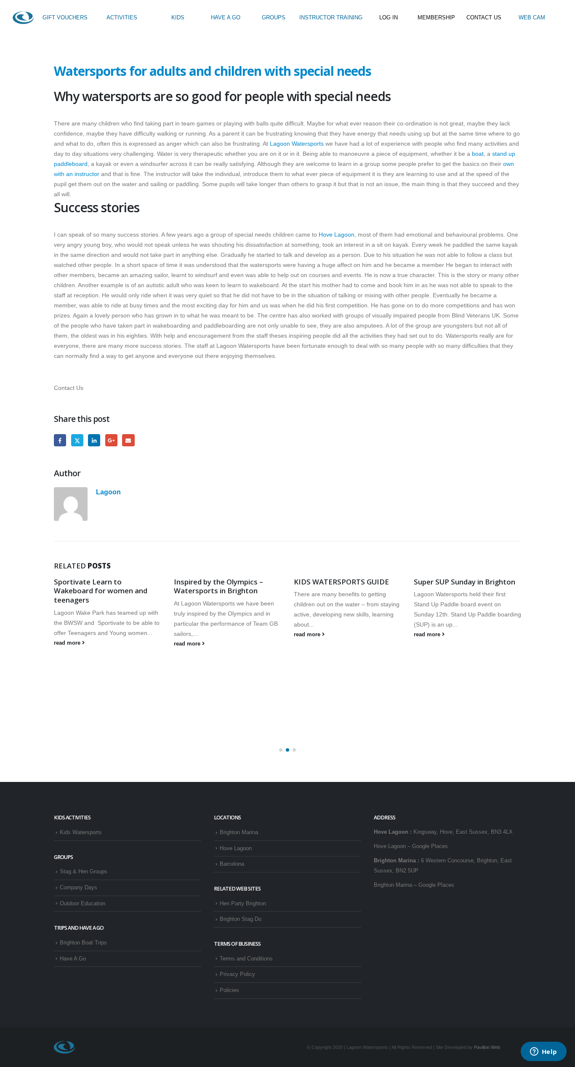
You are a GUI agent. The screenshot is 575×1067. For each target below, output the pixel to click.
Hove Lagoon (336, 234)
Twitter (77, 440)
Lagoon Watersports (297, 143)
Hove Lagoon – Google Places (411, 846)
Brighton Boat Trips (83, 943)
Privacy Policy (237, 974)
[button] (280, 750)
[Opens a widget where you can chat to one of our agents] (543, 1052)
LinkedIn (94, 440)
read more (68, 643)
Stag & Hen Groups (83, 872)
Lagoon (108, 492)
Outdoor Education (82, 904)
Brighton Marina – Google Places (414, 885)
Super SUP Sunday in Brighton (464, 582)
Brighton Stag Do (240, 919)
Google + (111, 440)
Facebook (60, 440)
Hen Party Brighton (243, 904)
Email (128, 440)
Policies (229, 990)
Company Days (78, 888)
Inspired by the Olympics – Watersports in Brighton (218, 586)
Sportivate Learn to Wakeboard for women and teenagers (100, 591)
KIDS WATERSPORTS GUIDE (341, 582)
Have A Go (73, 959)
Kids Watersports (81, 832)
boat (477, 153)
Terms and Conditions (246, 959)
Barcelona (232, 864)
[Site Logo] (23, 17)
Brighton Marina (239, 832)
